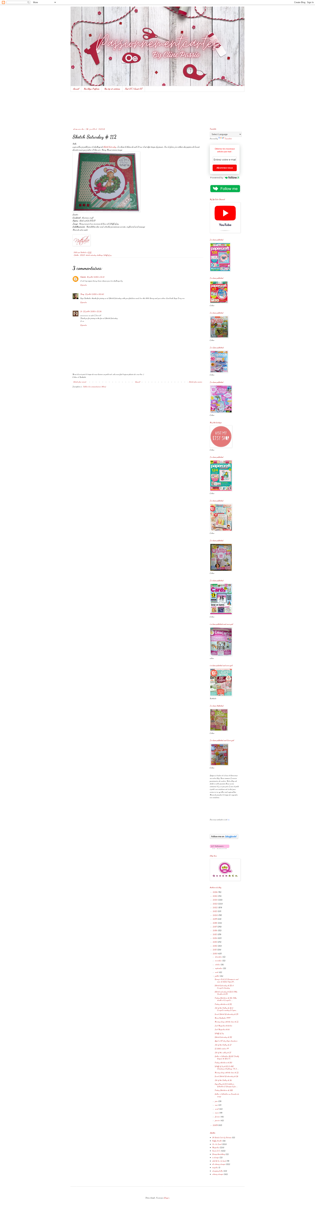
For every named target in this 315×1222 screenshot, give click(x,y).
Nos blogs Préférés (91, 88)
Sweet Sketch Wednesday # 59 (226, 1014)
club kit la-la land (219, 1161)
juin (216, 1101)
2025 (215, 896)
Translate (228, 138)
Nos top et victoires (112, 88)
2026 (215, 892)
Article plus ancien (195, 382)
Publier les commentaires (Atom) (94, 386)
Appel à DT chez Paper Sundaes (226, 1041)
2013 (215, 942)
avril (217, 1109)
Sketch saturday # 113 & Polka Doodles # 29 (226, 993)
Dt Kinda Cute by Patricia (221, 1137)
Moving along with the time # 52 (227, 1072)
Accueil (76, 88)
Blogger (166, 1198)
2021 (215, 911)
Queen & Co (216, 1151)
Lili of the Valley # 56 (223, 1080)
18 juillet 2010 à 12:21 (95, 277)
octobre (217, 964)
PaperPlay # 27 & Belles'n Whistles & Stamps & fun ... (226, 1085)
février (217, 1116)
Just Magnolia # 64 (222, 1029)
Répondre (83, 285)
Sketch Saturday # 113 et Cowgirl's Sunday (224, 986)
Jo (81, 311)
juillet (217, 976)
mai (216, 1105)
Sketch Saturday (109, 147)
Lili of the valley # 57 (223, 1052)
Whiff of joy (108, 255)
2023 (215, 903)
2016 (215, 930)
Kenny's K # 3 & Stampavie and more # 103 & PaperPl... (226, 980)
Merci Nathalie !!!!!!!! (222, 1018)
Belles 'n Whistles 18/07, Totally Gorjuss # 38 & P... (227, 1057)
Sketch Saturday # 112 (223, 1037)
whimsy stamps (217, 1174)
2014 (215, 938)
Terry (82, 294)
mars (217, 1113)
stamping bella (217, 1171)
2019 (215, 919)
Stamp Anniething (218, 1154)
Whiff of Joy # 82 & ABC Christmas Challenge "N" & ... (227, 1067)
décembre (218, 957)
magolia (215, 1167)
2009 (215, 1125)
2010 (215, 953)
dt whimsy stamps (218, 1164)
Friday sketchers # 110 (223, 1062)
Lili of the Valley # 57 (223, 1045)
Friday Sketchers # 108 (224, 1090)
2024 (215, 900)
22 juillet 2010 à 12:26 (92, 311)
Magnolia (215, 1147)
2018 (215, 923)
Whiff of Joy (219, 1033)
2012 (215, 946)
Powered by (216, 177)
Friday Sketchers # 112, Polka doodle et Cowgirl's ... (226, 999)
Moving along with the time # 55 (226, 1022)
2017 (215, 926)
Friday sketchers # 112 (223, 1004)
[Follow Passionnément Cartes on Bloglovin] (224, 838)
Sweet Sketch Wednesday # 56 (226, 1076)
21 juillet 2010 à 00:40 (94, 294)
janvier (217, 1120)
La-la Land (216, 1144)
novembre (218, 960)
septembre (219, 968)
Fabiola (83, 277)
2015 (215, 934)
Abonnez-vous (225, 168)
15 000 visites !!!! (222, 1048)
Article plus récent (79, 382)
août (217, 972)
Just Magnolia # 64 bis (223, 1025)
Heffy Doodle (217, 1141)
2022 (215, 907)
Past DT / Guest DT (133, 88)
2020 (215, 915)
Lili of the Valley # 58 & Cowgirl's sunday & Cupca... (226, 1009)
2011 (215, 949)
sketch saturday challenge (94, 255)
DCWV (82, 255)
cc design (215, 1157)
